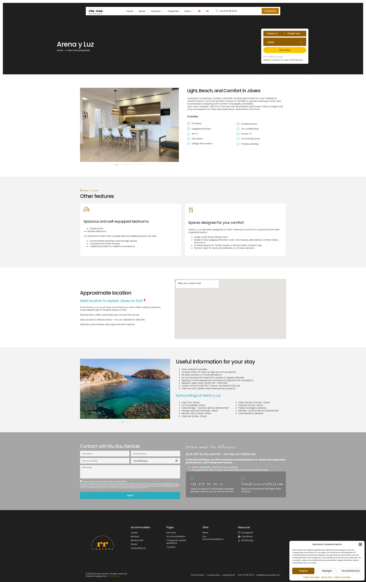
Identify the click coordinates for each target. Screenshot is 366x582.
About (142, 11)
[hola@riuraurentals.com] (243, 478)
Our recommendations (212, 538)
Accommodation (175, 536)
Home (130, 11)
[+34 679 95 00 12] (192, 478)
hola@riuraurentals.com (262, 484)
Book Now (284, 50)
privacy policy (120, 481)
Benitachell (137, 540)
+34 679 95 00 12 (206, 484)
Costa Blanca (138, 548)
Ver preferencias (351, 570)
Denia (134, 544)
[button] (360, 544)
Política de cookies (311, 577)
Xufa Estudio (113, 576)
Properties (173, 11)
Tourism (170, 547)
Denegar (327, 570)
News (187, 11)
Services (155, 11)
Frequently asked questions (176, 542)
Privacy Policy (327, 577)
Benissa (135, 536)
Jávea (134, 532)
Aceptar (303, 570)
